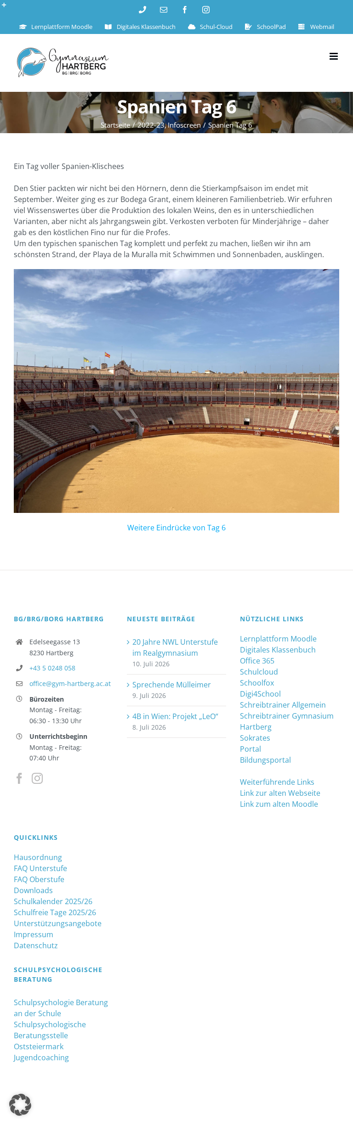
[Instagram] (37, 778)
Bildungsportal (265, 760)
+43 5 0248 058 (52, 668)
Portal (250, 749)
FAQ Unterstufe (40, 868)
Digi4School (260, 694)
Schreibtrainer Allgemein (283, 705)
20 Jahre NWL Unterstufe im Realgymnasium (175, 647)
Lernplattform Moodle (278, 639)
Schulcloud (259, 672)
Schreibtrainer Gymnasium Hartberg (287, 721)
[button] (20, 1105)
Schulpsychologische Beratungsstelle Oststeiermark (50, 1035)
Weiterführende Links (277, 782)
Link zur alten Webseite (280, 793)
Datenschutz (36, 945)
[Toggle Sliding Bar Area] (8, 8)
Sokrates (255, 738)
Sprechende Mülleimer (171, 685)
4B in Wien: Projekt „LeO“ (175, 716)
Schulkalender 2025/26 (53, 901)
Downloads (33, 890)
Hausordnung (38, 857)
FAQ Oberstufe (39, 879)
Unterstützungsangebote (58, 923)
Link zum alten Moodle (279, 804)
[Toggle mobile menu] (334, 56)
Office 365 (257, 661)
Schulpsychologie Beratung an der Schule (61, 1007)
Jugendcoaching (41, 1057)
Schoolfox (257, 683)
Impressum (33, 934)
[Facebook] (19, 778)
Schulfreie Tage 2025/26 (55, 912)
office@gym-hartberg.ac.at (70, 683)
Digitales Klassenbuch (278, 650)
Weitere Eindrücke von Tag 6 (176, 528)
